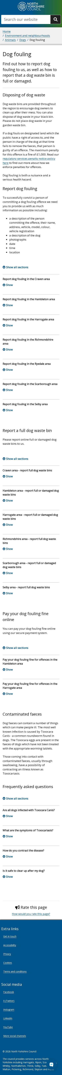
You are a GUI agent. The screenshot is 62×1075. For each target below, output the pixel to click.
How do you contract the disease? (23, 850)
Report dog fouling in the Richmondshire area (28, 341)
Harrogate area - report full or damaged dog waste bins (30, 517)
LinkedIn (7, 1018)
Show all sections (17, 267)
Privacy (7, 953)
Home (7, 31)
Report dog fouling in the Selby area (25, 404)
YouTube (8, 1027)
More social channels (14, 1035)
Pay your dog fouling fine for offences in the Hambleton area (30, 661)
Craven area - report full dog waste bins (27, 470)
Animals (10, 40)
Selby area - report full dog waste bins (26, 587)
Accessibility (9, 945)
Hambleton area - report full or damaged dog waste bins (31, 492)
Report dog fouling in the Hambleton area (29, 299)
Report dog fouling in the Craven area (26, 279)
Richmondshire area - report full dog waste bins (29, 541)
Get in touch (9, 936)
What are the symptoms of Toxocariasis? (28, 830)
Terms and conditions (15, 971)
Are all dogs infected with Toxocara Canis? (29, 810)
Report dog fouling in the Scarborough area (30, 384)
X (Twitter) (8, 1000)
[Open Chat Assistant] (51, 1064)
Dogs (22, 40)
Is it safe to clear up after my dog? (24, 871)
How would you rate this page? (31, 914)
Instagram (8, 1009)
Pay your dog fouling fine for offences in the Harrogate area (30, 686)
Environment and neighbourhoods (27, 35)
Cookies (7, 962)
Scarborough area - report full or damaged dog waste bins (29, 565)
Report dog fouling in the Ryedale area (27, 364)
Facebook (8, 992)
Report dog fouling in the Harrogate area (28, 319)
